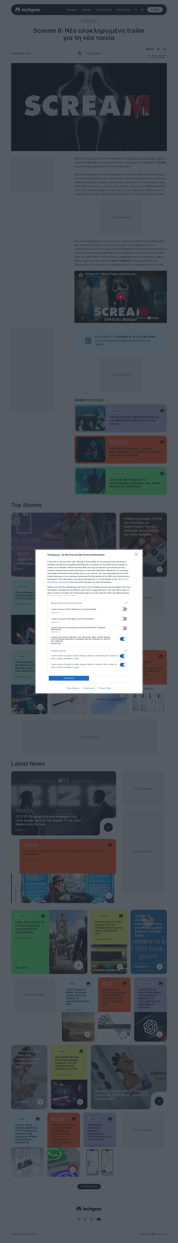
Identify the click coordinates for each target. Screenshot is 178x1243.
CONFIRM (69, 678)
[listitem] (89, 602)
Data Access (89, 688)
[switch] (123, 609)
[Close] (137, 555)
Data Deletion (73, 688)
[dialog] (89, 621)
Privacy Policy (105, 688)
